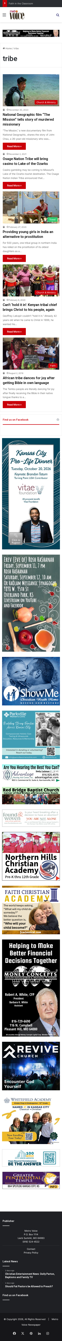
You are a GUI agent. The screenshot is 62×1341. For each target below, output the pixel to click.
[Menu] (4, 16)
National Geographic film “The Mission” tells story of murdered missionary (28, 119)
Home (8, 48)
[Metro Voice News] (17, 15)
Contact (31, 1249)
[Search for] (57, 16)
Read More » (14, 146)
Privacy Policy (31, 1252)
